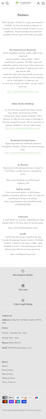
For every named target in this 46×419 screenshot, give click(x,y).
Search (5, 366)
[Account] (37, 3)
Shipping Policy (8, 378)
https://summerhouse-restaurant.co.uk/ (23, 91)
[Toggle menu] (3, 3)
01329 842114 (14, 342)
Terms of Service (9, 382)
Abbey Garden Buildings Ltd (17, 410)
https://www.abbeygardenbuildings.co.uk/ (23, 128)
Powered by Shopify (34, 410)
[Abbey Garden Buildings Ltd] (23, 3)
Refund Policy (7, 374)
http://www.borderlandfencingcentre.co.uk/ (23, 152)
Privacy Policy (7, 370)
